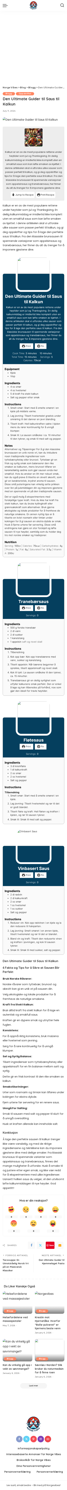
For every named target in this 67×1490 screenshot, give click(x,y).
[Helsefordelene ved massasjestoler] (17, 1302)
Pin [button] (42, 346)
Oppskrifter (25, 93)
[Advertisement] (33, 46)
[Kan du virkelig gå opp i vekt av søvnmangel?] (17, 1350)
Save (51, 1245)
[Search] (62, 5)
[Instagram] (41, 1439)
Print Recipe (47, 194)
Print (28, 346)
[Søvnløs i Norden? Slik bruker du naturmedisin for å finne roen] (49, 1350)
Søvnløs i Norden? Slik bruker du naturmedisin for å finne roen (49, 1368)
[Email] (59, 1245)
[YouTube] (48, 1439)
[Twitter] (40, 1245)
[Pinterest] (33, 1439)
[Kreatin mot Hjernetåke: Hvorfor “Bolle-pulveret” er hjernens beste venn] (49, 1302)
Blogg (9, 93)
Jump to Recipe (24, 194)
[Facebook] (31, 1245)
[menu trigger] (6, 5)
